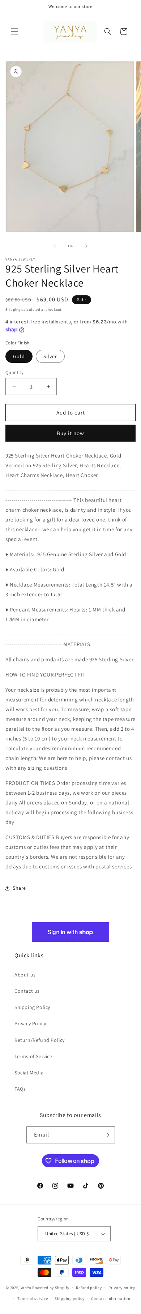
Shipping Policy (32, 1007)
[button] (14, 31)
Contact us (27, 991)
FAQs (20, 1089)
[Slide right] (86, 246)
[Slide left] (55, 246)
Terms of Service (33, 1056)
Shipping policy (70, 1298)
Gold (19, 356)
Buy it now (70, 433)
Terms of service (32, 1298)
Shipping (13, 309)
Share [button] (19, 888)
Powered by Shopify (50, 1287)
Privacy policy (121, 1287)
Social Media (28, 1072)
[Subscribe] (107, 1134)
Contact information (110, 1298)
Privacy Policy (30, 1023)
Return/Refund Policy (39, 1040)
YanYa (26, 1287)
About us (25, 974)
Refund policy (89, 1287)
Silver (50, 356)
